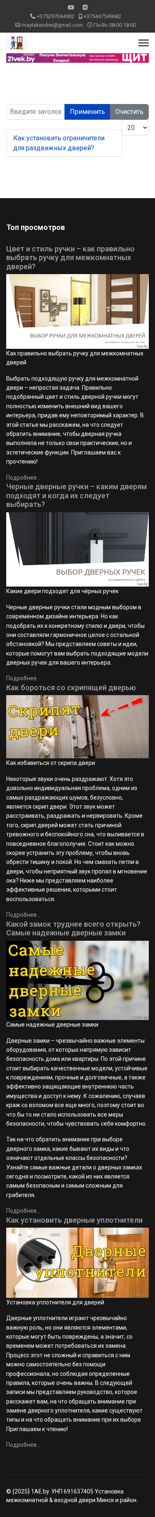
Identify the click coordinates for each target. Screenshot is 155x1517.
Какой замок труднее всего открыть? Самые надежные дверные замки (73, 928)
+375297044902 (55, 16)
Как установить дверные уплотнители (74, 1220)
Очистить (129, 112)
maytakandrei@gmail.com (52, 25)
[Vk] (85, 7)
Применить (87, 112)
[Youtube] (71, 7)
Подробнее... (23, 477)
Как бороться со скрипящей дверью (71, 687)
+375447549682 (102, 16)
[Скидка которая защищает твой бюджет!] (77, 58)
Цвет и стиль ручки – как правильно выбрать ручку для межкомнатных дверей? (70, 257)
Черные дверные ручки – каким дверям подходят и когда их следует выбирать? (76, 495)
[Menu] (143, 43)
